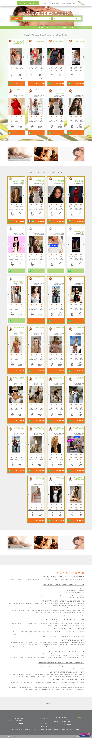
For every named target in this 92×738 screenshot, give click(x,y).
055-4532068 (40, 421)
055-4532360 (20, 371)
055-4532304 (60, 83)
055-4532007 (60, 470)
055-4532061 (80, 421)
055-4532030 (60, 221)
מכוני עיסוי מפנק (74, 27)
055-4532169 (40, 321)
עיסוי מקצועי (45, 718)
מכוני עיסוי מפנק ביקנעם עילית (46, 27)
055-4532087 (60, 421)
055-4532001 (40, 83)
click (14, 736)
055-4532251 (40, 221)
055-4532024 (20, 271)
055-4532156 (60, 133)
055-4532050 (80, 371)
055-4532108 (60, 371)
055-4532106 (80, 221)
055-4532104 (80, 83)
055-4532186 (20, 421)
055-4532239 (20, 321)
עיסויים (55, 623)
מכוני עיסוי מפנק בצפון (62, 27)
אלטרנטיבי (82, 27)
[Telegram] (29, 221)
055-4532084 (40, 133)
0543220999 (18, 718)
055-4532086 (80, 271)
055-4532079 (80, 133)
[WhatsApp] (69, 83)
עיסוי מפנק (45, 716)
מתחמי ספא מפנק (44, 723)
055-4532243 (60, 321)
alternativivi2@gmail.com (68, 3)
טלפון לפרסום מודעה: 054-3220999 (28, 3)
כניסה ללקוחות (55, 3)
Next (68, 57)
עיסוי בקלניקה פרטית (43, 721)
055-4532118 (60, 520)
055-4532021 (40, 271)
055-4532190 (20, 83)
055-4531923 (20, 221)
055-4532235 (40, 371)
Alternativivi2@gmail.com (15, 720)
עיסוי (50, 647)
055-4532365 (80, 520)
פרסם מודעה (45, 3)
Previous (83, 57)
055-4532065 (20, 133)
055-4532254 (80, 321)
